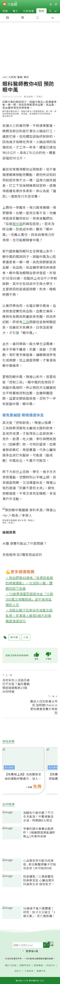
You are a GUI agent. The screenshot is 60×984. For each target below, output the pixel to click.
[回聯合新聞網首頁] (4, 4)
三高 (26, 322)
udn (4, 77)
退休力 (18, 971)
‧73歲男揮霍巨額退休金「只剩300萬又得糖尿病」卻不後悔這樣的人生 (29, 599)
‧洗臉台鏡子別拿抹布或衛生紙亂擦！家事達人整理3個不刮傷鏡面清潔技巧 (29, 615)
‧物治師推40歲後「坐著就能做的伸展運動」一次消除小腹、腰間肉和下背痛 (29, 583)
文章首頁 (28, 971)
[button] (55, 10)
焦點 (5, 11)
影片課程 (9, 767)
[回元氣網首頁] (12, 4)
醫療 (41, 11)
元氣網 (12, 77)
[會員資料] (51, 4)
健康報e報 (32, 951)
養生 (15, 11)
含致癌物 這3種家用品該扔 (22, 554)
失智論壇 (28, 11)
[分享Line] (22, 17)
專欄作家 (41, 971)
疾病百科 (50, 965)
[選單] (56, 4)
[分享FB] (7, 17)
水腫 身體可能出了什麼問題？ (24, 543)
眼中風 (17, 223)
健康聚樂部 (25, 965)
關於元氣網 (10, 965)
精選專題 (38, 965)
